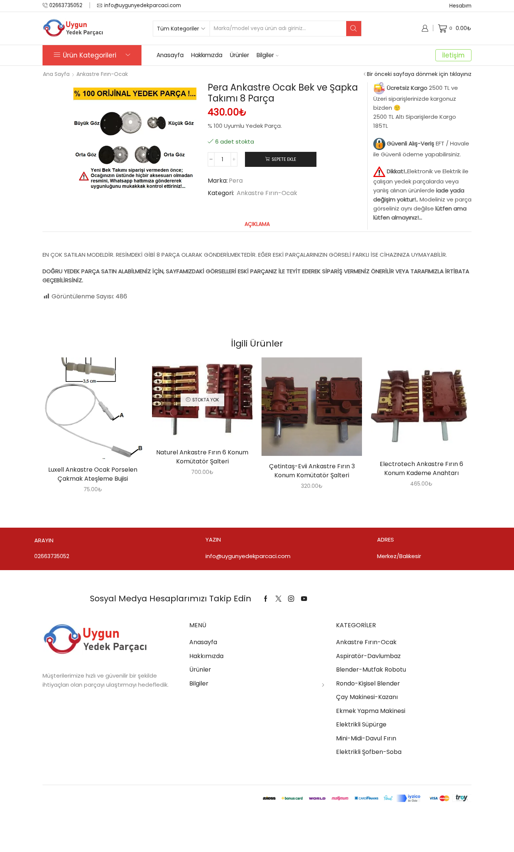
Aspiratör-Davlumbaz (368, 656)
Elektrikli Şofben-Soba (368, 752)
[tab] (257, 224)
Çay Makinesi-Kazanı (367, 697)
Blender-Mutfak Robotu (371, 669)
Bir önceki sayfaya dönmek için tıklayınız (419, 74)
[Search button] (353, 28)
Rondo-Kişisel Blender (368, 683)
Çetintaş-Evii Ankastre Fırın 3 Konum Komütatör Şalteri (312, 471)
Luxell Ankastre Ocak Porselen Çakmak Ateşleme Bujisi (92, 474)
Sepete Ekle (284, 159)
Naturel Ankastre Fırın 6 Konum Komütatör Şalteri (202, 457)
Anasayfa (170, 55)
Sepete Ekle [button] (85, 411)
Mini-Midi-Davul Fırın (366, 738)
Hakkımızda (206, 55)
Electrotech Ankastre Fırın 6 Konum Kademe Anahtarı (421, 468)
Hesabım (460, 5)
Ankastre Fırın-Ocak (102, 74)
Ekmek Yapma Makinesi (370, 711)
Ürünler (239, 55)
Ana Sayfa (56, 74)
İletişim (453, 55)
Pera (236, 181)
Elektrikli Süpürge (361, 724)
